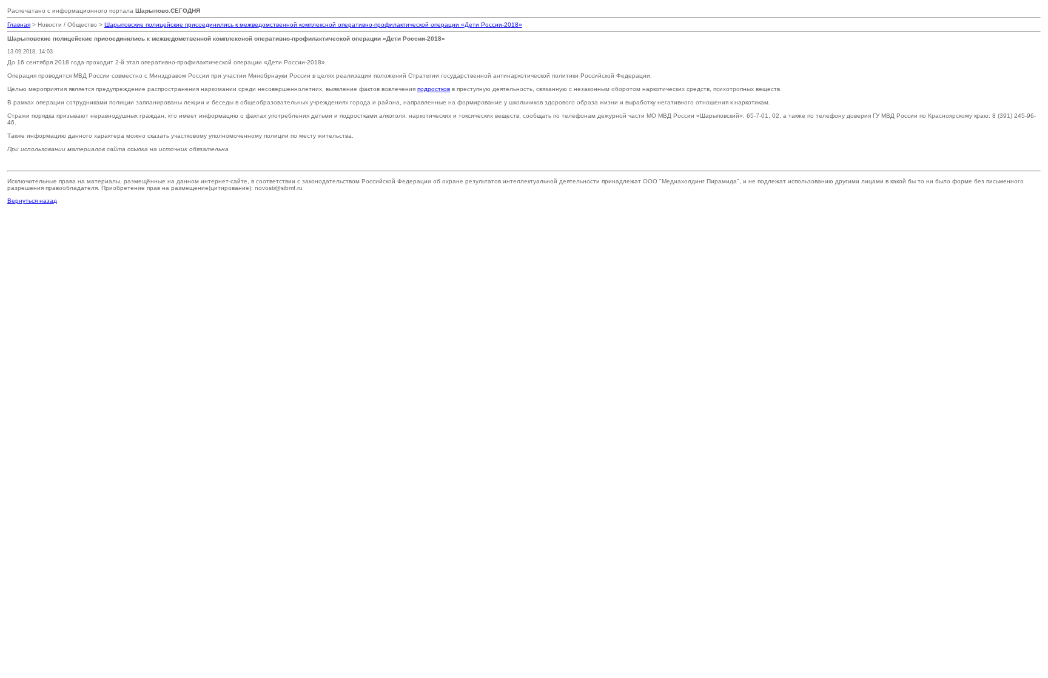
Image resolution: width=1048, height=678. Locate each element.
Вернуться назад (32, 200)
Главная (18, 24)
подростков (433, 89)
